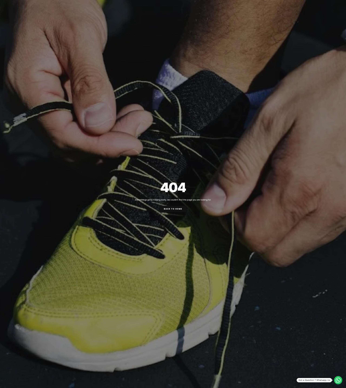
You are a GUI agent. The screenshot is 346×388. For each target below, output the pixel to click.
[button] (338, 380)
